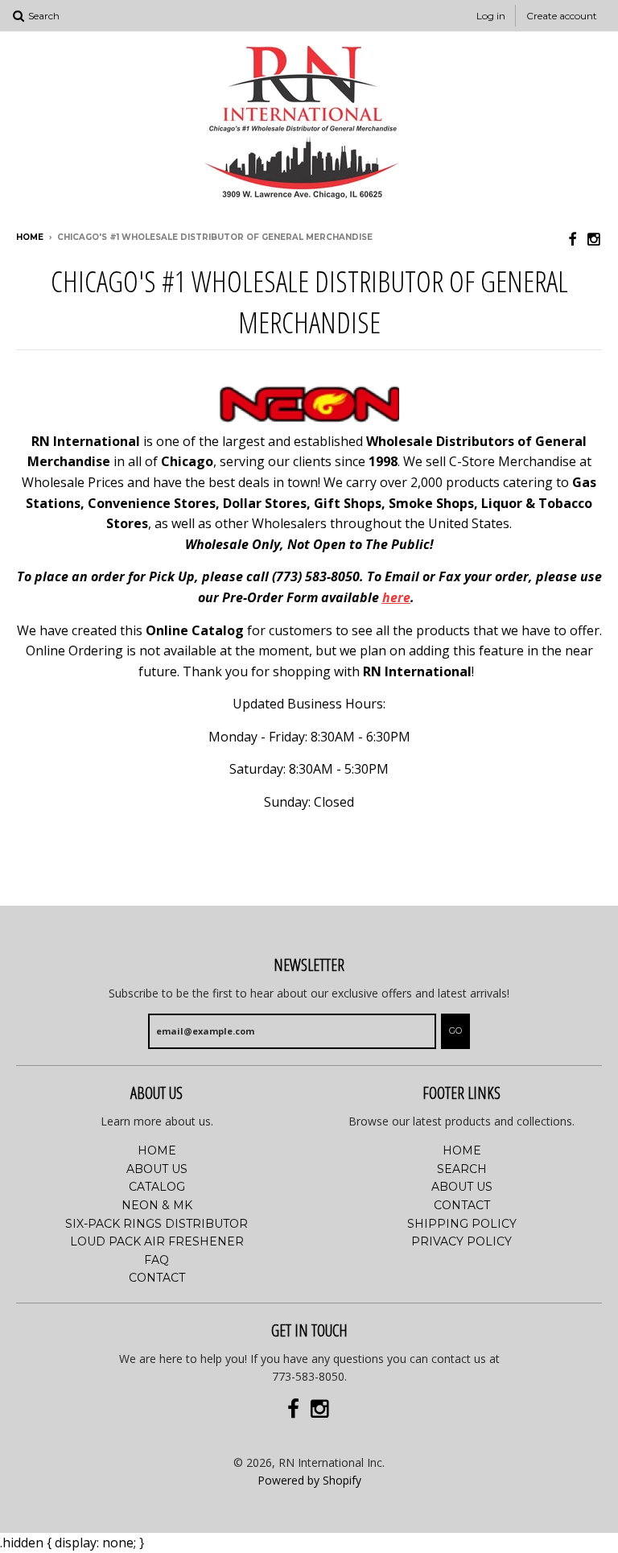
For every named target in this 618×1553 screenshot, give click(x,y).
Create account (561, 16)
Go (455, 1030)
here (396, 597)
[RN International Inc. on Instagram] (594, 238)
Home (29, 237)
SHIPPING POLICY (462, 1223)
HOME (157, 1150)
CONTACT (157, 1277)
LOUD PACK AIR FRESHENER (157, 1241)
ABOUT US (156, 1169)
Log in (490, 16)
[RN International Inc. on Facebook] (572, 238)
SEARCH (462, 1169)
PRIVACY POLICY (461, 1241)
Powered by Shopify (309, 1480)
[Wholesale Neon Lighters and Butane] (309, 420)
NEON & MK (157, 1205)
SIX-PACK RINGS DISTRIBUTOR (156, 1223)
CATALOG (157, 1186)
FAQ (156, 1260)
